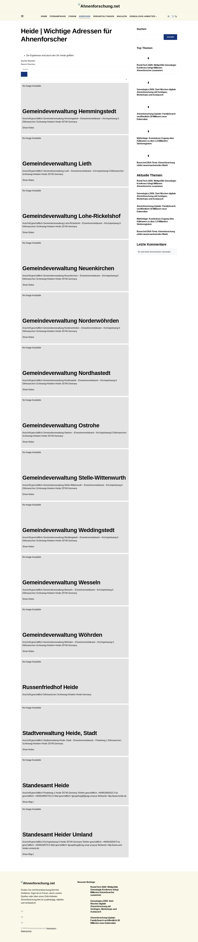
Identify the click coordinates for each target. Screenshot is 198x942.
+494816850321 (106, 793)
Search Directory (28, 64)
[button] (22, 16)
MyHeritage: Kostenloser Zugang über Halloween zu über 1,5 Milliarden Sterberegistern (155, 141)
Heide (58, 122)
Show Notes (28, 128)
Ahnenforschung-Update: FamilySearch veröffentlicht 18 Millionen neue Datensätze (156, 116)
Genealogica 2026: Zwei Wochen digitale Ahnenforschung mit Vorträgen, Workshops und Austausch (156, 92)
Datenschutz (26, 931)
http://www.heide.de (117, 796)
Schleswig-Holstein (45, 122)
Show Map (27, 802)
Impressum (51, 928)
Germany (72, 122)
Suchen (141, 28)
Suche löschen (28, 61)
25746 (65, 122)
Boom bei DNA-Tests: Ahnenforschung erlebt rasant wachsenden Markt (156, 232)
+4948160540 (109, 842)
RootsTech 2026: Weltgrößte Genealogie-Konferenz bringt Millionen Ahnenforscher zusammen (156, 68)
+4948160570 (41, 845)
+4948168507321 (43, 796)
